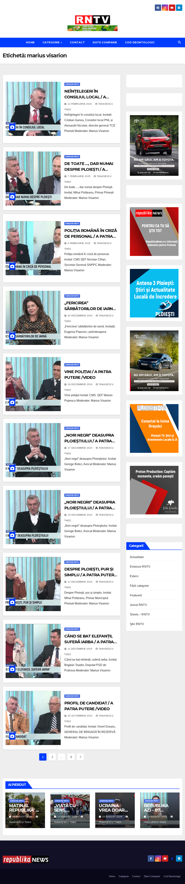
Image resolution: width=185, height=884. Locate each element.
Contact (77, 42)
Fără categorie (139, 585)
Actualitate (137, 557)
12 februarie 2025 (80, 104)
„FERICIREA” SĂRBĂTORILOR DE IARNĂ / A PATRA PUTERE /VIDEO (90, 309)
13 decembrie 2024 (80, 515)
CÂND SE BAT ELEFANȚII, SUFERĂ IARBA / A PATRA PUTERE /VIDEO (89, 642)
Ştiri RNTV (137, 624)
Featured (136, 595)
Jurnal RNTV (138, 604)
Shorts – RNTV (140, 614)
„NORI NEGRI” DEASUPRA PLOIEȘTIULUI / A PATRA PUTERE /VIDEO (89, 441)
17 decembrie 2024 (80, 448)
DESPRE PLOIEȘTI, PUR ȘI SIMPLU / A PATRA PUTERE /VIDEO (90, 575)
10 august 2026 (22, 816)
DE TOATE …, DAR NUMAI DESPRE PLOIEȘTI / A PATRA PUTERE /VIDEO (88, 169)
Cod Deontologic (140, 42)
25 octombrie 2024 (80, 716)
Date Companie (105, 42)
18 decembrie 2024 (80, 384)
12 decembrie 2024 (80, 582)
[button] (179, 42)
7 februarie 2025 (79, 176)
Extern (134, 576)
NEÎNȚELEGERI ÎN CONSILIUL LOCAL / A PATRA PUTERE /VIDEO (86, 97)
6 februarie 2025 (79, 243)
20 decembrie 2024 (80, 315)
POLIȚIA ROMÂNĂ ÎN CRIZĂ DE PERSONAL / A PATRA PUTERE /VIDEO (90, 236)
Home (30, 42)
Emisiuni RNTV (72, 84)
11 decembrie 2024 (80, 649)
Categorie (51, 42)
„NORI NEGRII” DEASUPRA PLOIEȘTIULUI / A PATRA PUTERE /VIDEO (89, 508)
